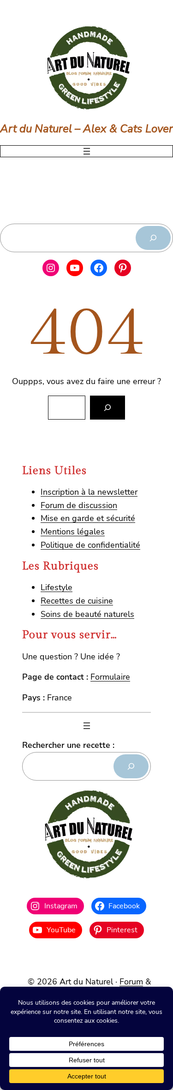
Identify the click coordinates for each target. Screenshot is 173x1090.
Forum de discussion (79, 505)
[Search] (107, 408)
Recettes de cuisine (77, 600)
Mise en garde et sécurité (88, 518)
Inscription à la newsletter (89, 492)
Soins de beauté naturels (87, 614)
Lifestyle (56, 587)
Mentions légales (73, 531)
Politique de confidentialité (90, 545)
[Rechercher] (153, 238)
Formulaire (110, 676)
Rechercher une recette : (68, 745)
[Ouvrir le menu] (86, 151)
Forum (131, 981)
